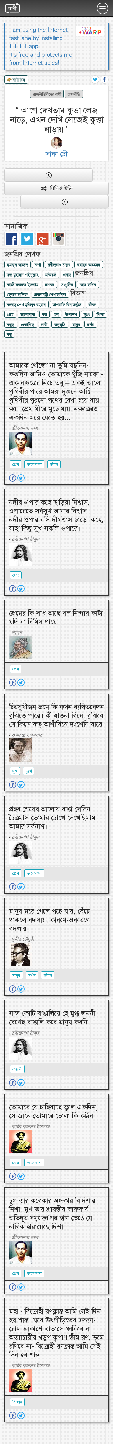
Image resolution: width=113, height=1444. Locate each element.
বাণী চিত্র (18, 79)
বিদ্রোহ (17, 1402)
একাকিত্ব (27, 324)
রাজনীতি (74, 94)
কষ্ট (44, 314)
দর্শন (90, 324)
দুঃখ (87, 314)
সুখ (14, 771)
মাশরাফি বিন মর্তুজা (67, 304)
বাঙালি (17, 1069)
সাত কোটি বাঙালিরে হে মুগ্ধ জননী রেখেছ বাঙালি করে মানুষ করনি (52, 1017)
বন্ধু (9, 334)
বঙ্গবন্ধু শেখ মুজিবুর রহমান (26, 304)
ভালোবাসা (27, 314)
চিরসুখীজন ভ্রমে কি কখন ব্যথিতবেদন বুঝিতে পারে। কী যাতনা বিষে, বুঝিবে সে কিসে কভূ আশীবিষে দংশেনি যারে (56, 716)
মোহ (15, 575)
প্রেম (10, 314)
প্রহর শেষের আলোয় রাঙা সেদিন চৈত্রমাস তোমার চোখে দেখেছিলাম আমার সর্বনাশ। (52, 818)
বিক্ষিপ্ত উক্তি (59, 188)
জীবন (92, 304)
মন (56, 314)
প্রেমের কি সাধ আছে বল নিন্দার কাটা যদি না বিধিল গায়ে (56, 617)
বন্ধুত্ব (10, 324)
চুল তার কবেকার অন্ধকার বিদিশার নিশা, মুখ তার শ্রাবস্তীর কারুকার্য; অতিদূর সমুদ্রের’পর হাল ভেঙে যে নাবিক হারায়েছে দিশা (52, 1213)
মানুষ (76, 324)
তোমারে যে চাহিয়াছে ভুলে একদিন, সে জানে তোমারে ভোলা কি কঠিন (53, 1111)
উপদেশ (71, 314)
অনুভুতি (59, 324)
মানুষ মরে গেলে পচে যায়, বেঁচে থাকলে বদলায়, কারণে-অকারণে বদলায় (49, 920)
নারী (44, 324)
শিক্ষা (100, 314)
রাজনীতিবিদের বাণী (47, 94)
